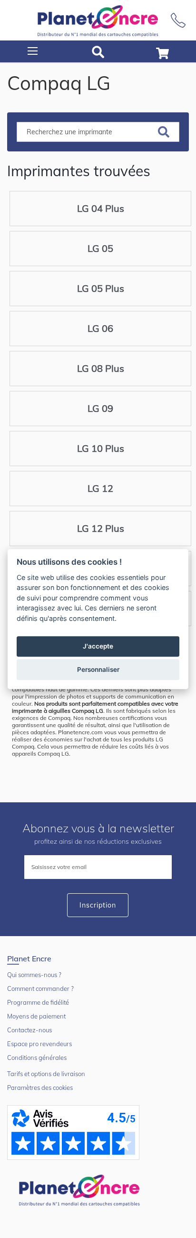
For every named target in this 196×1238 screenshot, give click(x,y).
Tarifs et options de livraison (46, 1074)
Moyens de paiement (36, 1016)
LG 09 (100, 408)
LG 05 (100, 248)
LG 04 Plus (100, 208)
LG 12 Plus (100, 528)
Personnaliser (98, 669)
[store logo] (98, 20)
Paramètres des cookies (40, 1087)
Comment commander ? (40, 988)
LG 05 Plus (100, 288)
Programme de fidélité (38, 1002)
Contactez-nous (29, 1030)
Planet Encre (81, 1189)
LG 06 (100, 328)
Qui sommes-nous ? (34, 974)
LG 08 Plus (100, 368)
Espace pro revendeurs (39, 1044)
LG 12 (100, 488)
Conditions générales (37, 1057)
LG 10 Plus (100, 448)
